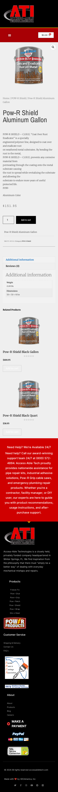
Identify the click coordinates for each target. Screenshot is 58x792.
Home (6, 98)
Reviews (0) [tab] (12, 266)
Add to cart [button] (12, 368)
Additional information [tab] (20, 259)
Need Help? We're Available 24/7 (29, 447)
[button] (9, 35)
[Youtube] (32, 785)
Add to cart (26, 219)
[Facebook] (21, 785)
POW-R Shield (18, 98)
